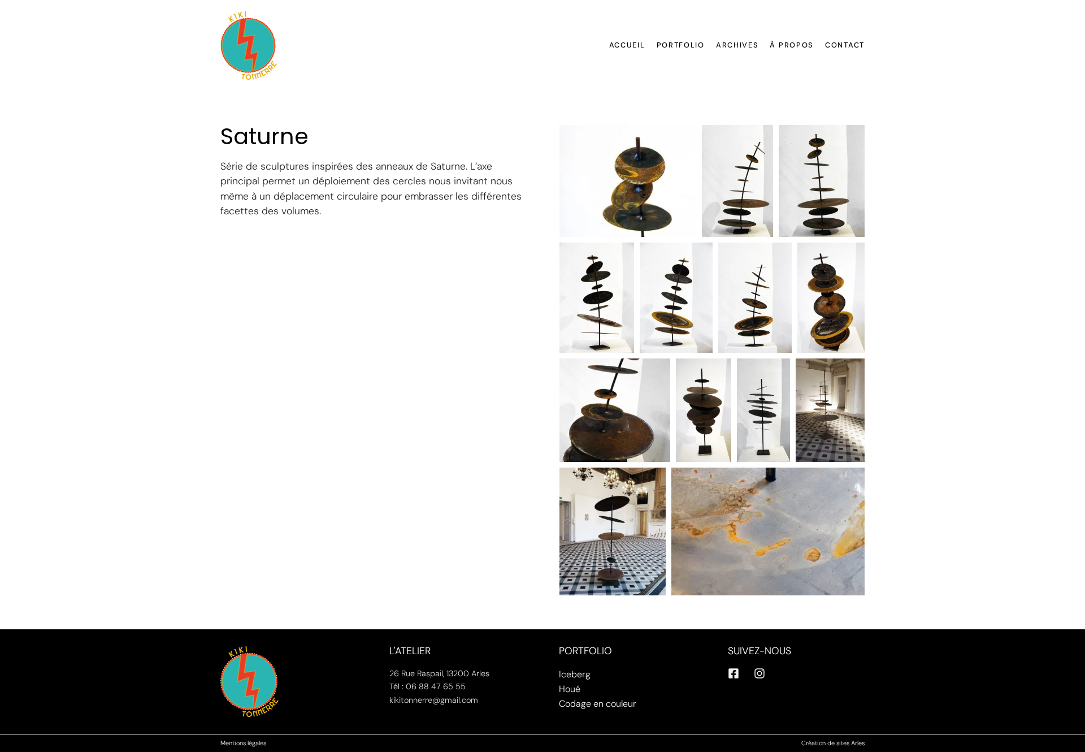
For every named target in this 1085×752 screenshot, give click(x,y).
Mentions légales (243, 743)
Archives (737, 45)
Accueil (627, 45)
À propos (792, 45)
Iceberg (575, 674)
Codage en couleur (597, 704)
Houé (569, 689)
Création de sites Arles (833, 743)
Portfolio (681, 45)
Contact (845, 45)
